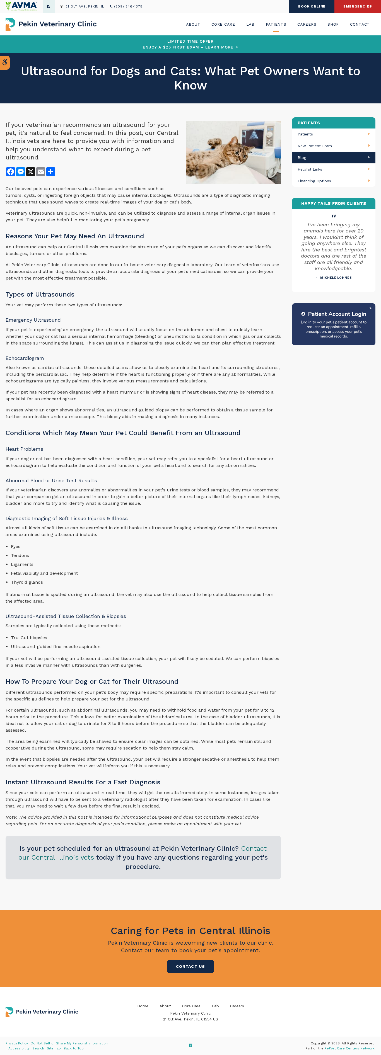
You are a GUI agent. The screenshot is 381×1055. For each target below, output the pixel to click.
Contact (360, 24)
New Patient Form (315, 146)
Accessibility (19, 1048)
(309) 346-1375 (128, 6)
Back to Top (74, 1048)
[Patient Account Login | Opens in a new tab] (333, 323)
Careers (306, 24)
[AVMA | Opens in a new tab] (24, 6)
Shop (333, 24)
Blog (302, 157)
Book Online (312, 6)
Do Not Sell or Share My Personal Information (69, 1043)
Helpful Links (310, 169)
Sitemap (54, 1048)
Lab (250, 24)
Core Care (223, 24)
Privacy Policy (17, 1043)
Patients (276, 24)
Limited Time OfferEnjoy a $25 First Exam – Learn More (188, 44)
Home (142, 1006)
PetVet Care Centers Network (350, 1048)
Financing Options (314, 181)
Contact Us (190, 966)
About (193, 24)
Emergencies (357, 6)
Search (38, 1048)
